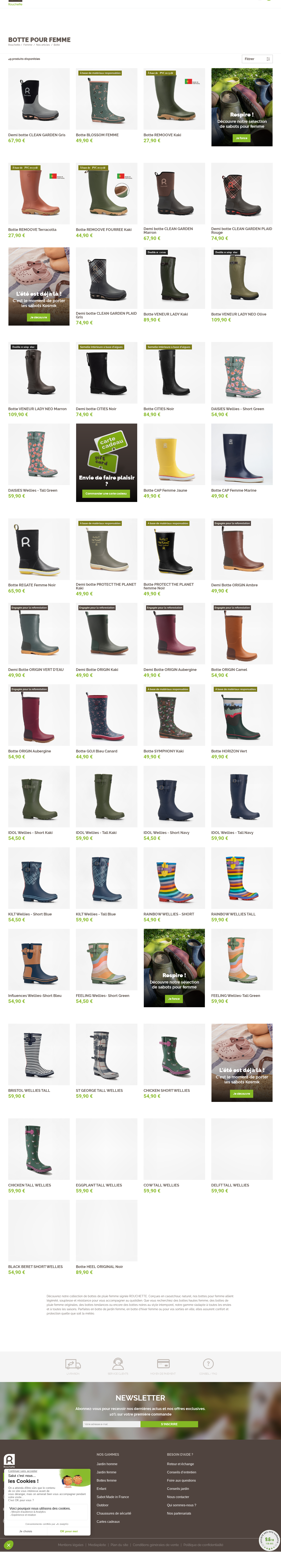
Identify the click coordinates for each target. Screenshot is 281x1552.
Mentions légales (71, 1545)
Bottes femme (107, 1480)
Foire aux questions (181, 1480)
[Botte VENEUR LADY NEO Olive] (242, 278)
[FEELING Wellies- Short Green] (106, 959)
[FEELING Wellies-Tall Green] (242, 959)
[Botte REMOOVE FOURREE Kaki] (106, 193)
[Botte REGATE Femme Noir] (39, 549)
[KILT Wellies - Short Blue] (39, 878)
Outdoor (102, 1505)
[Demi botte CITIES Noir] (106, 373)
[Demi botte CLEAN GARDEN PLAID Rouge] (242, 193)
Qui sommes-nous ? (181, 1505)
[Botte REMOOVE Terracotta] (39, 193)
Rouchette (14, 44)
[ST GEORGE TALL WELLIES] (106, 1054)
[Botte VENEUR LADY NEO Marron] (39, 373)
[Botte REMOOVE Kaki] (174, 99)
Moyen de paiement (163, 1373)
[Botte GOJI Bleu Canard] (106, 715)
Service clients (118, 1373)
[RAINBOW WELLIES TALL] (242, 878)
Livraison (73, 1373)
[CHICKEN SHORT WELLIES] (174, 1054)
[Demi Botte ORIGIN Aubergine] (174, 633)
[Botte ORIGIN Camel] (242, 633)
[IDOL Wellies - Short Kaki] (39, 796)
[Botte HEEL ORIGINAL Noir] (106, 1230)
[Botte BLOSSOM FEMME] (106, 99)
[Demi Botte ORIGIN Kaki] (106, 633)
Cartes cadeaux (108, 1521)
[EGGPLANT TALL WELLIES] (106, 1149)
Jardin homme (107, 1464)
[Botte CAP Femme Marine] (242, 454)
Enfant (101, 1488)
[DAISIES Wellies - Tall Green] (39, 454)
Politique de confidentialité (203, 1545)
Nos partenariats (179, 1513)
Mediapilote (97, 1545)
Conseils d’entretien (181, 1472)
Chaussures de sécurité (114, 1513)
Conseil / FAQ (208, 1373)
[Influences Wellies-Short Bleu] (39, 959)
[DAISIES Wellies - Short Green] (242, 373)
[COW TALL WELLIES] (174, 1149)
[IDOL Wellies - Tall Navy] (242, 796)
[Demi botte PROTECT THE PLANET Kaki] (106, 549)
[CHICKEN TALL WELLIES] (39, 1149)
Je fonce (241, 138)
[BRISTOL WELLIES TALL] (39, 1054)
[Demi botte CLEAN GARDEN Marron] (174, 193)
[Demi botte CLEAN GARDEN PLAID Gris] (106, 278)
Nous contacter (178, 1497)
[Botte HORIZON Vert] (242, 715)
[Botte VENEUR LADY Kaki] (174, 278)
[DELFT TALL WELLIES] (242, 1149)
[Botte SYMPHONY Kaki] (174, 715)
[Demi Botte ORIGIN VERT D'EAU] (39, 633)
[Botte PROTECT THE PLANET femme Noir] (174, 549)
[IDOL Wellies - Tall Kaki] (106, 796)
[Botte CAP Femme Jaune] (174, 454)
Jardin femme (106, 1472)
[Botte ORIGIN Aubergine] (39, 715)
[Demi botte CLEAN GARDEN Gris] (39, 99)
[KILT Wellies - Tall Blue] (106, 878)
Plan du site (119, 1545)
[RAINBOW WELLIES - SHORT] (174, 878)
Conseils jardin (178, 1488)
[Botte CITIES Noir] (174, 373)
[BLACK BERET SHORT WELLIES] (39, 1230)
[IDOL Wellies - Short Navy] (174, 796)
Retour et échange (180, 1464)
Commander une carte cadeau (106, 493)
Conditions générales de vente (156, 1545)
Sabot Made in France (113, 1497)
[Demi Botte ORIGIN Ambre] (242, 549)
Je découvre (38, 317)
